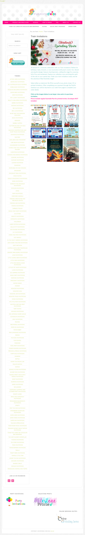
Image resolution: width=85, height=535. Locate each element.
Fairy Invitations (17, 193)
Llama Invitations (17, 270)
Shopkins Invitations (17, 381)
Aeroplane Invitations (17, 81)
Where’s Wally (17, 463)
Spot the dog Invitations (17, 408)
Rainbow (17, 356)
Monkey (17, 286)
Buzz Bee (17, 137)
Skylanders (17, 387)
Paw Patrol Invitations (17, 324)
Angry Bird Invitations (17, 92)
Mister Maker (17, 283)
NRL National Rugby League (17, 314)
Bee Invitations (17, 108)
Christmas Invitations (17, 152)
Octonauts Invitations (17, 316)
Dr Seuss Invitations (17, 188)
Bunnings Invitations (17, 134)
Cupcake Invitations (17, 160)
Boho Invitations (17, 118)
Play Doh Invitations (17, 337)
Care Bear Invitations (17, 142)
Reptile (17, 359)
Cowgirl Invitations (17, 157)
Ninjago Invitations (17, 311)
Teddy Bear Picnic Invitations (17, 425)
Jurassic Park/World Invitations (17, 252)
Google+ (2, 1)
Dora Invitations (17, 181)
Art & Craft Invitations (17, 97)
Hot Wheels (17, 237)
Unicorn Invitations (17, 461)
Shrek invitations (17, 384)
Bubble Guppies (17, 123)
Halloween (17, 221)
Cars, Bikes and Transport (17, 139)
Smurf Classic (17, 394)
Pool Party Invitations (17, 345)
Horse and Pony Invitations (17, 235)
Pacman (17, 322)
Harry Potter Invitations (17, 224)
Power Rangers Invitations (17, 348)
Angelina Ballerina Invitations (17, 89)
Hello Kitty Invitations (17, 227)
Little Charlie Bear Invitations (17, 257)
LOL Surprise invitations (17, 272)
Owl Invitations (17, 319)
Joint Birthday (17, 245)
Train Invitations (17, 445)
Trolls (17, 450)
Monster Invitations (17, 288)
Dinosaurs (17, 170)
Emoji (17, 191)
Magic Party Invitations (17, 275)
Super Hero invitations (17, 415)
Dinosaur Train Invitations (17, 173)
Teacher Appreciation (17, 423)
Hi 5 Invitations (17, 232)
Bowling (17, 120)
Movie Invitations (17, 299)
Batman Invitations (17, 105)
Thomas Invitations (17, 439)
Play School (17, 340)
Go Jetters (17, 213)
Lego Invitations (17, 255)
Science (17, 367)
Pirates (17, 335)
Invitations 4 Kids (42, 12)
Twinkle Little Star (17, 455)
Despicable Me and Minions (17, 168)
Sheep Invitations (17, 379)
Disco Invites (17, 176)
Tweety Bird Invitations (17, 453)
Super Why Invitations (17, 420)
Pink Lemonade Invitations (17, 332)
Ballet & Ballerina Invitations (17, 100)
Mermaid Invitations (17, 278)
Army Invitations (17, 95)
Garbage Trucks (17, 208)
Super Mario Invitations (17, 417)
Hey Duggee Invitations (17, 229)
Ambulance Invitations (17, 87)
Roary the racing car (17, 361)
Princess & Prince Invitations (17, 351)
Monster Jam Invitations (17, 293)
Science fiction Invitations (17, 369)
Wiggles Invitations (17, 466)
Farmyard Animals (17, 196)
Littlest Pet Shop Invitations (17, 267)
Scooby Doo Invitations (17, 372)
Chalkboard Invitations (17, 145)
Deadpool (17, 165)
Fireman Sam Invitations (17, 203)
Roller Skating (17, 364)
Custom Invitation (17, 162)
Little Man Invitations (17, 260)
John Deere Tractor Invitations (17, 242)
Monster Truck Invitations (17, 296)
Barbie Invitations (17, 103)
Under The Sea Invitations (17, 458)
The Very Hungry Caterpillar (17, 437)
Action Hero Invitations (17, 79)
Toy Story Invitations (17, 442)
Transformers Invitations (17, 447)
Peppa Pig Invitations (17, 327)
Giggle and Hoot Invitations (17, 211)
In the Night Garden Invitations (17, 240)
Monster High (17, 291)
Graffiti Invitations (17, 216)
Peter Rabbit (17, 330)
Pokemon (17, 343)
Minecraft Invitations (17, 280)
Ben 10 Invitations (17, 111)
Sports (17, 405)
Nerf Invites (17, 308)
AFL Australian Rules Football (17, 84)
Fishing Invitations (17, 205)
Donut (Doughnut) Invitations (17, 178)
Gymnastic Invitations (17, 219)
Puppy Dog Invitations (17, 353)
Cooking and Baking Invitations (17, 154)
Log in (52, 531)
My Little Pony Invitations (17, 301)
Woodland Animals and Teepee (17, 468)
